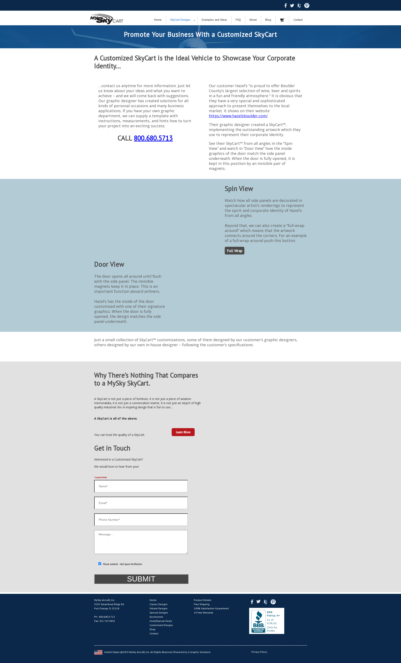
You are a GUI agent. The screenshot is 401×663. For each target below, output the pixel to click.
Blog (268, 20)
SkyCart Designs (180, 20)
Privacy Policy (259, 651)
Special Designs (159, 612)
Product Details (202, 600)
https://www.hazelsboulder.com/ (238, 115)
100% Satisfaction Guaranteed (211, 608)
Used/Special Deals (161, 620)
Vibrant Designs (159, 608)
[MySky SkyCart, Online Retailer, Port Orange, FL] (266, 621)
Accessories (156, 616)
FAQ (238, 20)
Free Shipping (201, 604)
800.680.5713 (153, 138)
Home (158, 20)
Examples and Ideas (214, 20)
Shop (152, 629)
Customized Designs (161, 625)
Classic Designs (159, 604)
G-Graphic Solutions (199, 651)
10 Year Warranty (203, 612)
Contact (298, 20)
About (253, 20)
